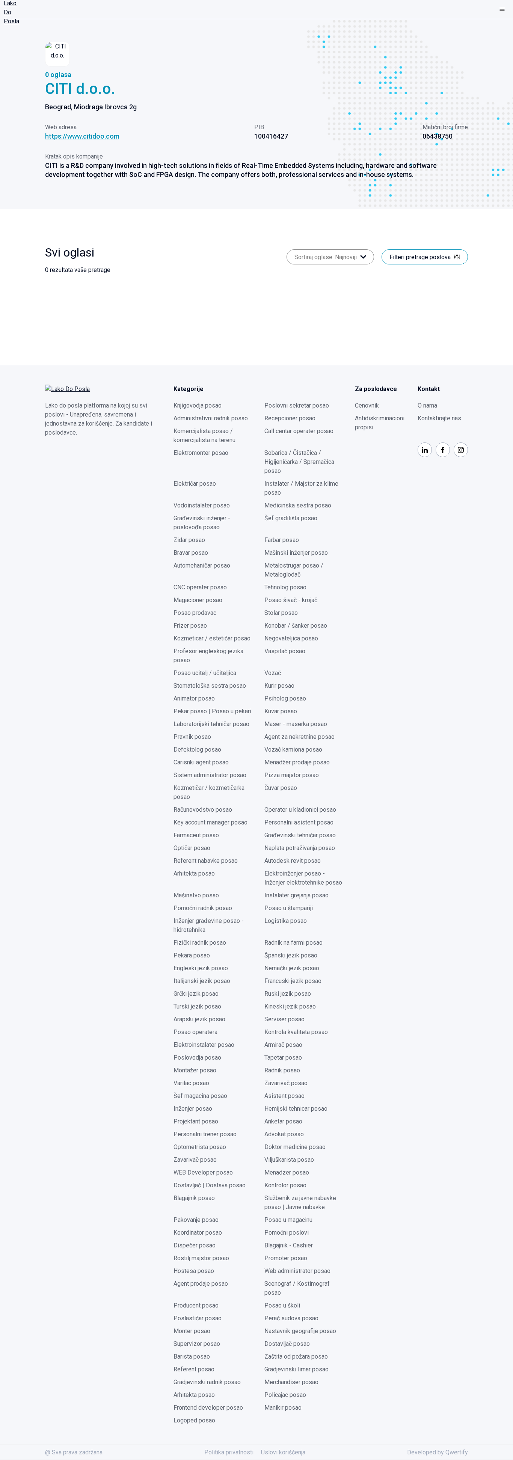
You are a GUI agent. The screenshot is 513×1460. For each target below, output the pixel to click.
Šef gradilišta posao (290, 518)
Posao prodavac (195, 612)
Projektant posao (196, 1121)
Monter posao (192, 1331)
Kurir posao (279, 685)
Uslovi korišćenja (283, 1452)
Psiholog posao (285, 698)
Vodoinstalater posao (202, 505)
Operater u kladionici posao (300, 809)
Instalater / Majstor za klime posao (301, 488)
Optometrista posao (200, 1146)
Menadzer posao (286, 1172)
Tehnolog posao (285, 587)
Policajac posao (285, 1394)
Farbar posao (281, 540)
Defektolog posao (197, 749)
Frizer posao (190, 625)
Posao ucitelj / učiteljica (205, 672)
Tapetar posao (283, 1057)
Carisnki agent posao (201, 762)
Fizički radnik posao (200, 942)
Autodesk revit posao (292, 860)
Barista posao (192, 1356)
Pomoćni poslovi (286, 1232)
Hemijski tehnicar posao (295, 1108)
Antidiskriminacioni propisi (379, 423)
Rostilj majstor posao (201, 1258)
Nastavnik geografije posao (300, 1331)
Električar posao (195, 483)
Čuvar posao (280, 787)
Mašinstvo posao (196, 895)
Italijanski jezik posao (202, 980)
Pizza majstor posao (291, 775)
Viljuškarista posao (289, 1159)
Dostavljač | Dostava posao (210, 1185)
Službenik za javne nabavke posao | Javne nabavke (300, 1202)
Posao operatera (195, 1032)
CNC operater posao (200, 587)
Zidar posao (189, 540)
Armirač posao (283, 1044)
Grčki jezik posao (196, 993)
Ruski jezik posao (287, 993)
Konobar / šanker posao (295, 625)
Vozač (272, 672)
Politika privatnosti (228, 1452)
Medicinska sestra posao (297, 505)
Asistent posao (284, 1095)
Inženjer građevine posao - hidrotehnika (209, 925)
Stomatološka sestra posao (210, 685)
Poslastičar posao (198, 1318)
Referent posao (194, 1369)
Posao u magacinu (288, 1219)
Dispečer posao (195, 1245)
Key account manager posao (210, 822)
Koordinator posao (198, 1232)
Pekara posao (192, 955)
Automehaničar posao (202, 565)
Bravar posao (191, 552)
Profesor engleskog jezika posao (208, 656)
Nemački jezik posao (291, 968)
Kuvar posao (280, 711)
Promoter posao (285, 1258)
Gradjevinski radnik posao (207, 1382)
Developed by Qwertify (437, 1452)
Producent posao (196, 1305)
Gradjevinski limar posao (296, 1369)
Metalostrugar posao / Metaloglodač (293, 570)
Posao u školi (282, 1305)
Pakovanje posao (196, 1219)
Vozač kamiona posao (293, 749)
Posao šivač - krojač (290, 600)
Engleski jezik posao (201, 968)
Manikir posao (283, 1407)
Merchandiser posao (291, 1382)
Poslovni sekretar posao (296, 405)
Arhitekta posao (194, 873)
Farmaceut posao (196, 835)
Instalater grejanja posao (296, 895)
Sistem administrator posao (210, 775)
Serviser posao (284, 1019)
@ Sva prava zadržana (74, 1452)
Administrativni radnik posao (211, 418)
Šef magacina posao (200, 1095)
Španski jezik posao (290, 955)
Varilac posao (191, 1083)
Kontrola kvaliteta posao (296, 1032)
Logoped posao (194, 1420)
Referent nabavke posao (206, 860)
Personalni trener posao (205, 1134)
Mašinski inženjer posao (296, 552)
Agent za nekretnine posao (299, 736)
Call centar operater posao (298, 431)
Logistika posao (285, 920)
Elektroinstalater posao (204, 1044)
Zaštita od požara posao (296, 1356)
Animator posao (194, 698)
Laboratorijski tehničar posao (211, 724)
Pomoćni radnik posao (203, 908)
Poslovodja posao (197, 1057)
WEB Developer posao (203, 1172)
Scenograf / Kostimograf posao (297, 1288)
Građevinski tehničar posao (300, 835)
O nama (427, 405)
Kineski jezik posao (290, 1006)
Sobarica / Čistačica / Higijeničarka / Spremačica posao (299, 461)
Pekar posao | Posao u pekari (212, 711)
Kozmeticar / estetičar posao (212, 638)
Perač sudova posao (291, 1318)
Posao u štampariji (288, 908)
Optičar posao (192, 848)
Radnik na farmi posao (293, 942)
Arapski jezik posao (199, 1019)
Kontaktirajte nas (439, 418)
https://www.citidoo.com (82, 136)
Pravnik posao (192, 736)
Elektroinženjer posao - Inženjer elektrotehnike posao (303, 878)
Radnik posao (282, 1070)
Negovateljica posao (291, 638)
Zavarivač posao (286, 1083)
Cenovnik (367, 405)
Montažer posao (195, 1070)
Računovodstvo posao (203, 809)
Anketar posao (283, 1121)
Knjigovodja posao (198, 405)
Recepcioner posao (289, 418)
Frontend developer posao (208, 1407)
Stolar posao (281, 612)
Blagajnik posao (194, 1198)
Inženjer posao (193, 1108)
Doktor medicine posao (295, 1146)
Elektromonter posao (201, 452)
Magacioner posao (198, 600)
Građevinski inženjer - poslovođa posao (202, 523)
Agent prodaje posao (201, 1283)
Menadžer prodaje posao (297, 762)
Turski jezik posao (197, 1006)
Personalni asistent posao (298, 822)
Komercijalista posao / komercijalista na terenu (204, 435)
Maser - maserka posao (295, 724)
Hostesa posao (194, 1270)
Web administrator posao (297, 1270)
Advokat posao (284, 1134)
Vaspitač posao (284, 651)
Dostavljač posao (287, 1343)
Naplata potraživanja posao (299, 848)
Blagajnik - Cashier (288, 1245)
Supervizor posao (197, 1343)
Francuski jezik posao (292, 980)
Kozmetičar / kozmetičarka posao (209, 792)
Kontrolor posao (285, 1185)
